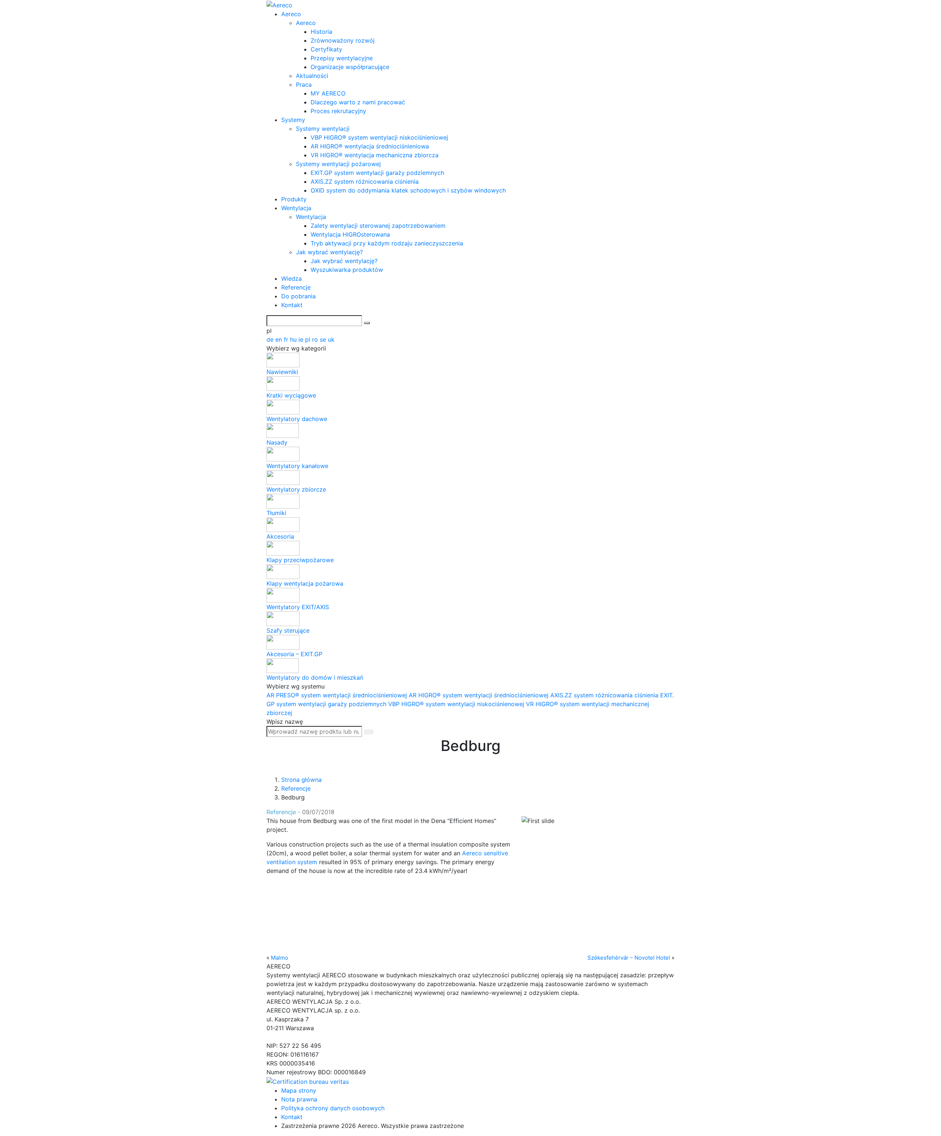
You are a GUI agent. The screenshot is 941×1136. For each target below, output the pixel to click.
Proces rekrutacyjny (338, 111)
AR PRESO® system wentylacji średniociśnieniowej (337, 695)
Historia (321, 31)
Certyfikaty (326, 49)
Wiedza (291, 278)
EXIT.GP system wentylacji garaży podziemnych (377, 172)
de (270, 339)
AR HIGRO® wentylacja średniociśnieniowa (370, 146)
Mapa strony (298, 1090)
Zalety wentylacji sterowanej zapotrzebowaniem (378, 225)
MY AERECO (328, 93)
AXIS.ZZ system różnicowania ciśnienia (365, 181)
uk (331, 339)
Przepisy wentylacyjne (342, 58)
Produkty (294, 199)
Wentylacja (296, 208)
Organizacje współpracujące (350, 67)
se (324, 339)
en (279, 339)
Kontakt (292, 305)
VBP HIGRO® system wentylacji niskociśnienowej (457, 704)
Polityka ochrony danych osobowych (332, 1108)
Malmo (279, 957)
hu (294, 339)
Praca (304, 84)
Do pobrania (298, 296)
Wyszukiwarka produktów (347, 269)
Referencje (296, 287)
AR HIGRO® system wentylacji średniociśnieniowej (479, 695)
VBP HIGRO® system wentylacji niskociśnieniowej (379, 137)
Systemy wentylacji (323, 128)
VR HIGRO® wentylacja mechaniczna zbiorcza (375, 155)
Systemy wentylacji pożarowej (338, 164)
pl (308, 339)
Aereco (291, 14)
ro (316, 339)
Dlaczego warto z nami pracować (358, 102)
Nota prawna (299, 1099)
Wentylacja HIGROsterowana (350, 234)
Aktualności (312, 75)
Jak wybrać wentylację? (329, 252)
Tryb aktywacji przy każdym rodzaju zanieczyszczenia (387, 243)
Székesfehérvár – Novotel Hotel (628, 957)
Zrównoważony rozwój (343, 40)
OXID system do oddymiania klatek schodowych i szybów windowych (408, 190)
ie (301, 339)
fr (287, 339)
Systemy (293, 119)
